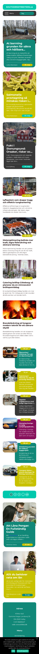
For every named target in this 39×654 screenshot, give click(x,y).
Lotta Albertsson (11, 65)
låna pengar (13, 535)
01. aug (27, 278)
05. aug (27, 65)
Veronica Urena (11, 544)
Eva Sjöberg (10, 166)
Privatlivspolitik (23, 651)
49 (27, 495)
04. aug (27, 115)
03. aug (27, 195)
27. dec (27, 544)
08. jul (25, 419)
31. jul (27, 319)
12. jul (26, 372)
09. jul (25, 396)
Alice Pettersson (11, 116)
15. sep (27, 595)
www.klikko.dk (21, 625)
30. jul (25, 349)
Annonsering (20, 636)
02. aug (27, 236)
